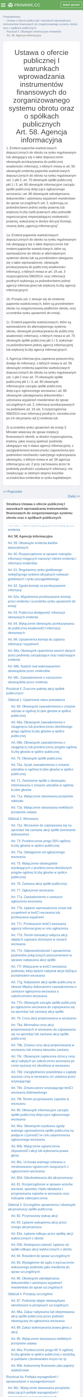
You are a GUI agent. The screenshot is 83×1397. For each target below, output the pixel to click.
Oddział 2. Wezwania (23, 818)
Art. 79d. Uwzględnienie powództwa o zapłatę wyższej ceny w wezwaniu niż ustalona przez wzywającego (43, 1076)
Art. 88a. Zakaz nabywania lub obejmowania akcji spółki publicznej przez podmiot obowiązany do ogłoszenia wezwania (43, 1316)
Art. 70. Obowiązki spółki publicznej (36, 758)
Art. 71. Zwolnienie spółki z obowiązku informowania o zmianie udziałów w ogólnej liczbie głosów (42, 785)
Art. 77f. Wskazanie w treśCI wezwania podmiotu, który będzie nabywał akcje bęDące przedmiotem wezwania (44, 971)
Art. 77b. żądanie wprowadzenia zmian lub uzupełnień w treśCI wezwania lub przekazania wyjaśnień (41, 912)
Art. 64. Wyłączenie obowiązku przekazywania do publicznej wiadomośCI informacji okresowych (41, 628)
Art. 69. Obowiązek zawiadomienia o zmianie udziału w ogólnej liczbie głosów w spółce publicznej (43, 711)
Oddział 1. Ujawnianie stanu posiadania (36, 700)
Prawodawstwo (11, 16)
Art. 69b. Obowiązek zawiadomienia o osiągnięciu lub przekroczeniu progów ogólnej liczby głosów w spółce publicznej (44, 747)
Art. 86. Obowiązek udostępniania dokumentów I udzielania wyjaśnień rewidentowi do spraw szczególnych (37, 1283)
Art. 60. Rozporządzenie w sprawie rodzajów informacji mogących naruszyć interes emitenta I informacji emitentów (42, 558)
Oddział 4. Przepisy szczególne (30, 1294)
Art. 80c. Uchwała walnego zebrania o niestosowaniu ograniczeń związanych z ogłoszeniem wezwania (40, 1166)
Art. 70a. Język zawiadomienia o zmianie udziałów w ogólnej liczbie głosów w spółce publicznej (42, 769)
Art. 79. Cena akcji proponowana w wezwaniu (43, 1018)
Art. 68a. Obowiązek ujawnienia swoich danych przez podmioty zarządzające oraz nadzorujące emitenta (41, 655)
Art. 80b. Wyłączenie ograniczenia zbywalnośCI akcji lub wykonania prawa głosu (39, 1151)
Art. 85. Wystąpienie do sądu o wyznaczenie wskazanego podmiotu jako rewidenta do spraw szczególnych (42, 1267)
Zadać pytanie (71, 4)
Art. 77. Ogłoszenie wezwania (32, 890)
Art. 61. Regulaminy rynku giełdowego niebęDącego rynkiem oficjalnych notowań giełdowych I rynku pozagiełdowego (38, 574)
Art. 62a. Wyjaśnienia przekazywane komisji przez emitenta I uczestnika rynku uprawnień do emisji (42, 601)
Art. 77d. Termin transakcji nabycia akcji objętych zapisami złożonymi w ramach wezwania (39, 939)
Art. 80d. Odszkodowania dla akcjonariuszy (42, 1177)
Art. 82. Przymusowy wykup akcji (34, 1216)
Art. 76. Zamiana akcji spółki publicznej (39, 883)
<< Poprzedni (12, 491)
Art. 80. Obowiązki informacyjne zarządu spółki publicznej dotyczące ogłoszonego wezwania (40, 1114)
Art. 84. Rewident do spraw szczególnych (40, 1256)
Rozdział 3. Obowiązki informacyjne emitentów (34, 31)
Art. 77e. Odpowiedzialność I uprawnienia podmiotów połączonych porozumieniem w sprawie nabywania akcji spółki (41, 955)
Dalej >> (74, 496)
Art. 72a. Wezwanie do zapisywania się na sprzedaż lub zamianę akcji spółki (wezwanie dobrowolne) (43, 830)
